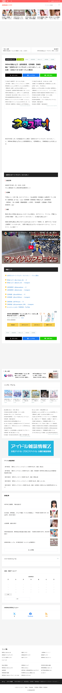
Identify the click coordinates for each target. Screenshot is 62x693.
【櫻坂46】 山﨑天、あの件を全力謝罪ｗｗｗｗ (16, 88)
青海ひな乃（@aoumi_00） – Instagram (18, 283)
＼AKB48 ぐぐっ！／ (45, 652)
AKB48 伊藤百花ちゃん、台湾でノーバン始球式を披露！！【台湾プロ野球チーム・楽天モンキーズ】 (18, 92)
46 (7, 1)
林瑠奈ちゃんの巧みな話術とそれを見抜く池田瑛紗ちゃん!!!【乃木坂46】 (45, 88)
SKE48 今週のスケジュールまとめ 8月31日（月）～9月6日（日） (18, 101)
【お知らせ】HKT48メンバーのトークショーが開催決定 (44, 416)
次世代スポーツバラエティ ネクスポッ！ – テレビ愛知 (22, 275)
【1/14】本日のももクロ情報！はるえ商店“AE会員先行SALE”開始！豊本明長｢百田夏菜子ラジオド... (45, 432)
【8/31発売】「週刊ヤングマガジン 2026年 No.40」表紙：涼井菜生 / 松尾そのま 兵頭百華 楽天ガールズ (30, 486)
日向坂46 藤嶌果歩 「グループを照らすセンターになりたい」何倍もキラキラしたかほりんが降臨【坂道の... (17, 416)
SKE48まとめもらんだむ (7, 667)
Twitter (22, 317)
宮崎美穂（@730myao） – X (15, 302)
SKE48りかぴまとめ (25, 675)
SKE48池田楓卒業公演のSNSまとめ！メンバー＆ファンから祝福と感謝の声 (18, 97)
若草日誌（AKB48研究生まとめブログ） (30, 670)
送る (49, 75)
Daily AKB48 (4, 665)
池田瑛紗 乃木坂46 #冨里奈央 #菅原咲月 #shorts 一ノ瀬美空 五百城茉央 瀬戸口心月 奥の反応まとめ (45, 92)
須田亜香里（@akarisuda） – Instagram (18, 290)
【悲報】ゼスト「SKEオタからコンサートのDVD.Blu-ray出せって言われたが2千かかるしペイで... (17, 425)
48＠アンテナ (24, 657)
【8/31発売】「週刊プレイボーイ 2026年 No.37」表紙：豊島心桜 (21, 477)
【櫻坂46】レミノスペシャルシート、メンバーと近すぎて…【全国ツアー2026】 (45, 90)
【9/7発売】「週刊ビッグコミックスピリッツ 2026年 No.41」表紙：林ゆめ (18, 83)
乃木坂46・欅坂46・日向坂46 (40, 687)
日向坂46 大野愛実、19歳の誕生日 (39, 104)
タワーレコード (25, 324)
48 (3, 1)
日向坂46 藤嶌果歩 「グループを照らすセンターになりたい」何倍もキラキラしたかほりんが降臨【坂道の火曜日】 (45, 99)
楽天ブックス (49, 324)
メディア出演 (20, 59)
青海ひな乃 (40, 59)
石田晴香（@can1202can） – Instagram (18, 297)
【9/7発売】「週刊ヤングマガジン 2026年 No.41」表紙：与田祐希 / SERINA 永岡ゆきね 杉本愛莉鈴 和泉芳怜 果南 (30, 472)
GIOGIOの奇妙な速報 (46, 665)
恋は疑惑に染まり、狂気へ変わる (11, 410)
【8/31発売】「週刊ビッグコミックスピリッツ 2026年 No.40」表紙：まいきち (24, 481)
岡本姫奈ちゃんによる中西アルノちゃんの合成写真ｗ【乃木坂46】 (18, 86)
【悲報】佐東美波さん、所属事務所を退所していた (43, 421)
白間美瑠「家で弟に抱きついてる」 (12, 432)
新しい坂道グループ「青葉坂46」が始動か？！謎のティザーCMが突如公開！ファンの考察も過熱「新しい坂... (45, 419)
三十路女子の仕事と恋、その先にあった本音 (42, 81)
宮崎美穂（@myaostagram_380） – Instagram (20, 304)
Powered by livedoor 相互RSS (25, 105)
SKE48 (26, 59)
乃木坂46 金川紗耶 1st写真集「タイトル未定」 (42, 95)
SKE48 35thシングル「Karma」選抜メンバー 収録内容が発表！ (45, 423)
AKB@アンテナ (44, 655)
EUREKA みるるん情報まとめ (28, 672)
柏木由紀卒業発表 (8, 428)
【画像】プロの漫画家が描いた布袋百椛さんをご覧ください (45, 83)
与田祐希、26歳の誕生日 (37, 101)
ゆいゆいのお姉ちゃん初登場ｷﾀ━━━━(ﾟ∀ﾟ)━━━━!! (17, 423)
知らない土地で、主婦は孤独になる (40, 410)
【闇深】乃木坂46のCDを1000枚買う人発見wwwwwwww (44, 425)
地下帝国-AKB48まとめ (46, 670)
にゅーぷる (4, 660)
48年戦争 (4, 670)
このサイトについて (55, 1)
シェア (32, 75)
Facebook (30, 616)
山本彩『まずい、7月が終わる (39, 86)
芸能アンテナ (24, 652)
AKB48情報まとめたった (46, 667)
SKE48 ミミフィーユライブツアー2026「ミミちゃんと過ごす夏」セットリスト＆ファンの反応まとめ (18, 99)
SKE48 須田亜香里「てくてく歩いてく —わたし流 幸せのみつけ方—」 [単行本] (22, 314)
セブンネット (37, 324)
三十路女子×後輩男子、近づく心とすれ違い (15, 81)
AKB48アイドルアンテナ (7, 655)
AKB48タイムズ (25, 665)
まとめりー (43, 672)
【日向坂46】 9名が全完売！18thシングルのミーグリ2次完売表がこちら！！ (18, 95)
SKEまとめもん (24, 667)
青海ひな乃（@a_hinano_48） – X (17, 280)
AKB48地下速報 (5, 672)
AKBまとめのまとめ (6, 652)
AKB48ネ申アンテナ (25, 655)
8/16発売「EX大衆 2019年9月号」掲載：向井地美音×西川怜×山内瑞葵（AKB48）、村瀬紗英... (17, 435)
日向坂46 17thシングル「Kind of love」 (41, 97)
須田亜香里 (33, 59)
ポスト (14, 75)
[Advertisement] (31, 34)
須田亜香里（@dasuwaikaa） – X (16, 287)
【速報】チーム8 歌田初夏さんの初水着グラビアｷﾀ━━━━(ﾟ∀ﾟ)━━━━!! (17, 430)
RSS (46, 616)
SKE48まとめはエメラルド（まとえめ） (11, 675)
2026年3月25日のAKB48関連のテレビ (12, 421)
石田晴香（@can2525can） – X (16, 294)
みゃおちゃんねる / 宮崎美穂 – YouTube (18, 307)
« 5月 (17, 598)
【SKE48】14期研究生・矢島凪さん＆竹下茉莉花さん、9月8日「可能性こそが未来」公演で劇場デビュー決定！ (18, 104)
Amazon (13, 324)
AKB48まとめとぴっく (46, 657)
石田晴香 (52, 59)
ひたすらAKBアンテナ (7, 657)
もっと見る (31, 550)
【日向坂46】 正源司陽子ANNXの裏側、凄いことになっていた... (18, 90)
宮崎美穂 (46, 59)
